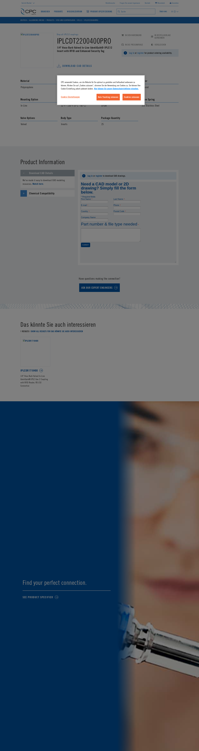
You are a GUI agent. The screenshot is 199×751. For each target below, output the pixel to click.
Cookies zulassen (131, 97)
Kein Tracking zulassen (108, 97)
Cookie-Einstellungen (70, 97)
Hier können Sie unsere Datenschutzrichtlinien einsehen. (116, 88)
